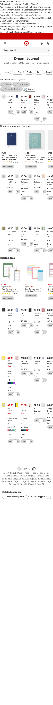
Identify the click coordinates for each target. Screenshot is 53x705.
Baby (35, 10)
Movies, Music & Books (16, 18)
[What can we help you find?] (26, 50)
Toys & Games (13, 15)
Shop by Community (14, 21)
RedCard (18, 32)
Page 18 (41, 478)
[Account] (41, 43)
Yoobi (36, 413)
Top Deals (17, 26)
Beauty (40, 10)
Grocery (10, 10)
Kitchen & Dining (31, 7)
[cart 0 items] (48, 43)
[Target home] (26, 43)
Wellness (34, 12)
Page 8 (9, 475)
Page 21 (17, 481)
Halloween (18, 4)
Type (39, 72)
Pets (22, 12)
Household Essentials (23, 10)
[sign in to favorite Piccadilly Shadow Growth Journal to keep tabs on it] (41, 332)
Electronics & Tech (28, 15)
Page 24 (41, 481)
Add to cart (8, 167)
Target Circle (28, 32)
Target (6, 63)
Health (27, 12)
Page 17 (33, 478)
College (9, 4)
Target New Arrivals (8, 1)
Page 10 (23, 475)
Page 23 (33, 481)
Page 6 (42, 473)
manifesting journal (39, 497)
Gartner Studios (23, 105)
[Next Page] (49, 497)
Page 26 (15, 484)
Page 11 (32, 475)
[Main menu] (5, 43)
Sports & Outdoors (12, 12)
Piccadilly (36, 318)
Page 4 (28, 473)
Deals (8, 23)
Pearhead (47, 184)
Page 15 (17, 478)
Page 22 (25, 481)
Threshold (36, 105)
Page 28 (32, 484)
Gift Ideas (44, 18)
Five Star (23, 318)
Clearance (16, 23)
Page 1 (6, 473)
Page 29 (40, 484)
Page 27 (23, 484)
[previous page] (19, 469)
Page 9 (16, 475)
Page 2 (13, 473)
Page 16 (25, 478)
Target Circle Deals (29, 26)
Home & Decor (17, 7)
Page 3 (20, 473)
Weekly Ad (42, 26)
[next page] (34, 469)
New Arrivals (26, 23)
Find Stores (39, 32)
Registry (10, 32)
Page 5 (35, 473)
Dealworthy (9, 376)
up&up (9, 105)
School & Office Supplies (23, 63)
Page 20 (8, 481)
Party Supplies (33, 18)
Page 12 (40, 475)
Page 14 (8, 478)
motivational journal (15, 497)
